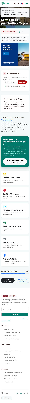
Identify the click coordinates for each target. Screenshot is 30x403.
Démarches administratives (12, 351)
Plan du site (8, 363)
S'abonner (22, 82)
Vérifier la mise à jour (23, 280)
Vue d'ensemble (11, 31)
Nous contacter (9, 348)
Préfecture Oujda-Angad (11, 12)
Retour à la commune (8, 280)
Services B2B (8, 382)
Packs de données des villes (13, 372)
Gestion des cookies (10, 360)
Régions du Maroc (10, 329)
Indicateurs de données (11, 339)
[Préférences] (22, 4)
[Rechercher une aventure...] (15, 3)
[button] (18, 3)
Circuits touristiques (10, 375)
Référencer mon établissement (16, 161)
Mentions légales (9, 357)
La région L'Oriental (8, 10)
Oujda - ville (23, 12)
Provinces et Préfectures (12, 332)
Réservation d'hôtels (10, 379)
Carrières (7, 354)
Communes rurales (10, 335)
